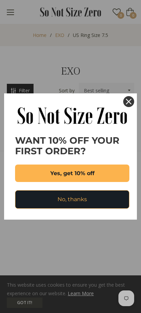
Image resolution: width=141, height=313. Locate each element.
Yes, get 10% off (72, 173)
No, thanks (72, 199)
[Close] (128, 101)
